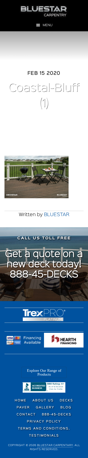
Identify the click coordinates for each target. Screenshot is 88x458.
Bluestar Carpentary (55, 445)
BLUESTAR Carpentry (44, 11)
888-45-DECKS (44, 275)
